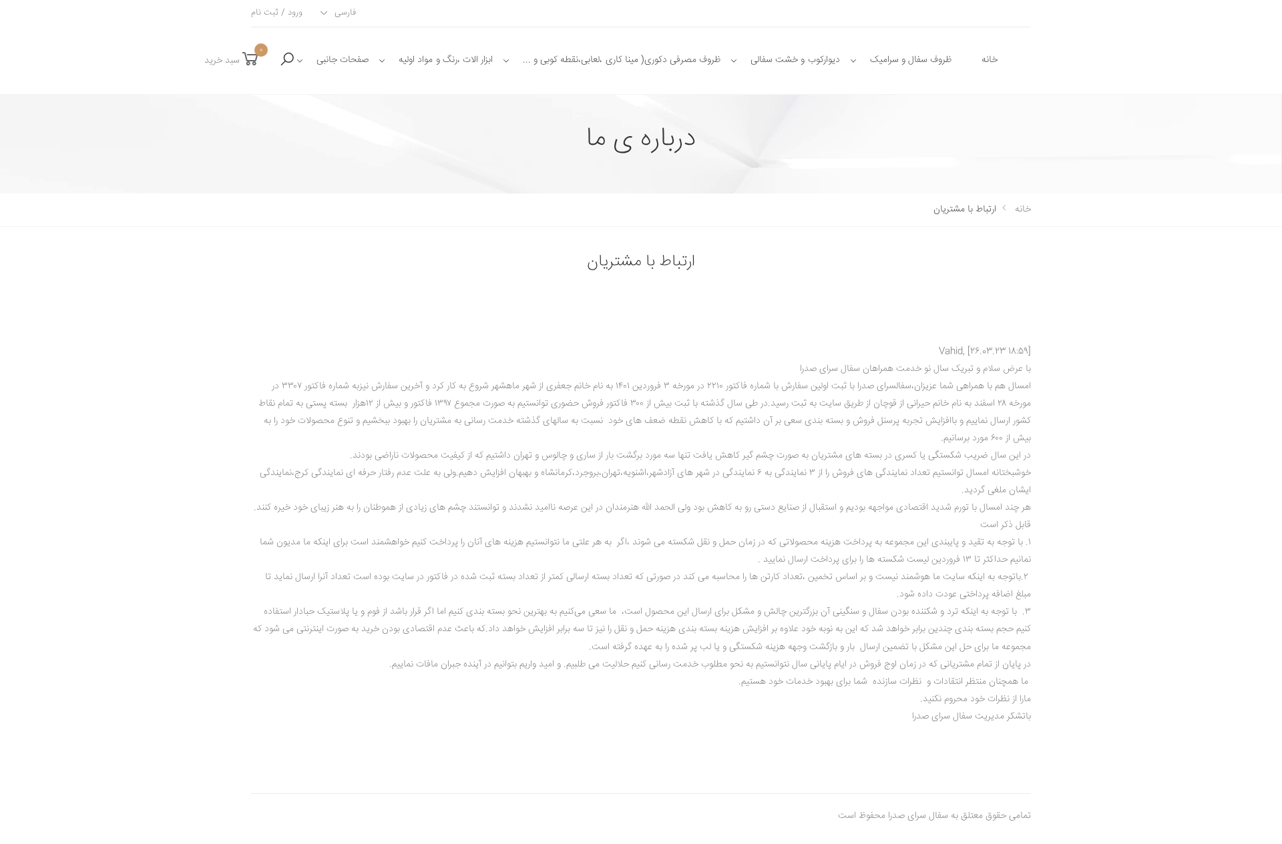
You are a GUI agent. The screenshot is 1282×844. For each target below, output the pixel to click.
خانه (990, 60)
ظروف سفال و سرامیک (910, 60)
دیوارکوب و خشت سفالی (795, 60)
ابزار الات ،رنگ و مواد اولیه (446, 60)
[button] (287, 60)
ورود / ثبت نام (276, 13)
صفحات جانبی (342, 60)
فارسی (345, 12)
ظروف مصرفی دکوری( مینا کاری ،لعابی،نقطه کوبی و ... (621, 60)
